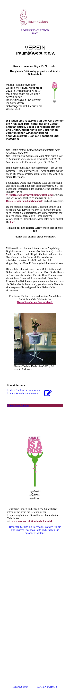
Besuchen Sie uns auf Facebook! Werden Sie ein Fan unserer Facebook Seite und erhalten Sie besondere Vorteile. (35, 529)
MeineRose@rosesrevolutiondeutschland (29, 194)
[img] (35, 17)
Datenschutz (47, 686)
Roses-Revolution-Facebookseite (24, 201)
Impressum (20, 686)
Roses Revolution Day (35, 32)
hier (12, 222)
